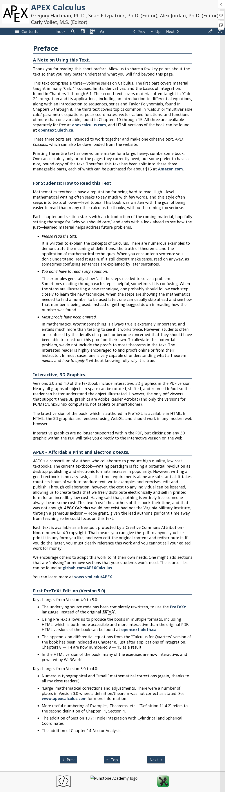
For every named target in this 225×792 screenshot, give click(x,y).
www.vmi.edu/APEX (93, 576)
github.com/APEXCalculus (87, 567)
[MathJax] (163, 782)
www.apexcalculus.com (64, 698)
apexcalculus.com (89, 124)
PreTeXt (178, 606)
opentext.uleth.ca (55, 130)
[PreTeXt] (63, 782)
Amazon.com (170, 169)
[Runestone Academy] (114, 782)
